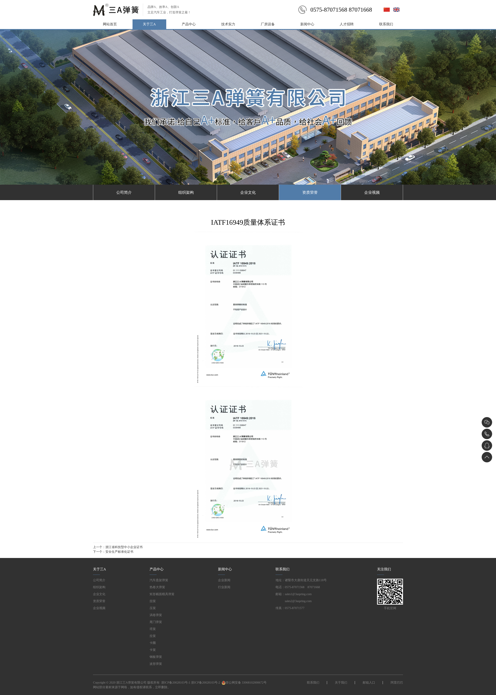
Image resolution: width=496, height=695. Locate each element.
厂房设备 (268, 24)
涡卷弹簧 (156, 615)
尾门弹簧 (156, 622)
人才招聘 (347, 24)
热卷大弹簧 (157, 587)
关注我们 (384, 569)
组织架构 (186, 192)
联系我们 (386, 24)
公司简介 (124, 192)
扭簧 (153, 601)
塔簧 (153, 629)
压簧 (153, 608)
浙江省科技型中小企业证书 (124, 547)
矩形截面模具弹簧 (162, 594)
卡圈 (153, 642)
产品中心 (189, 24)
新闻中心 (307, 24)
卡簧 (153, 649)
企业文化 (248, 192)
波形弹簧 (156, 663)
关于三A (149, 24)
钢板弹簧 (156, 656)
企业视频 (372, 192)
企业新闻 (224, 580)
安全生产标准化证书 (119, 551)
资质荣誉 (310, 192)
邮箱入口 (369, 682)
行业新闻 (224, 587)
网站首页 (110, 24)
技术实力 (228, 24)
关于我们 (341, 682)
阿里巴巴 (397, 682)
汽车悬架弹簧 (159, 580)
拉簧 (153, 636)
